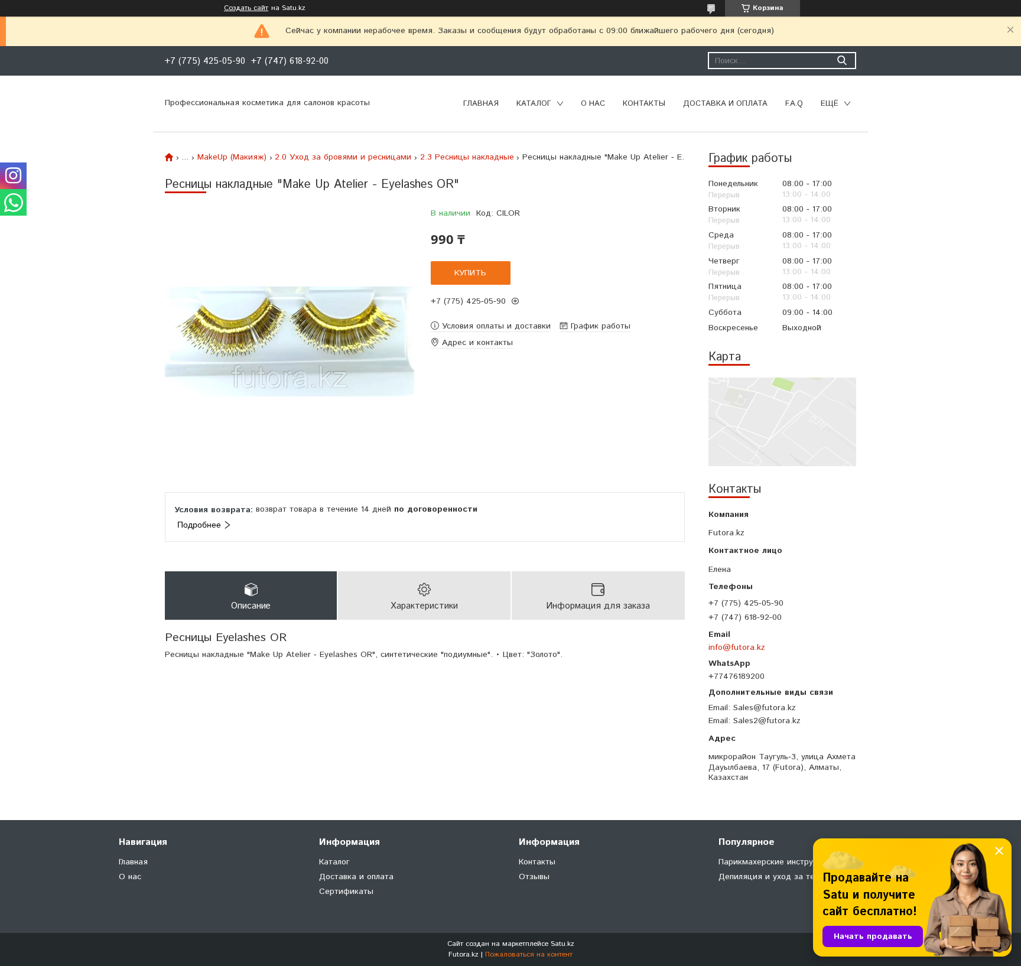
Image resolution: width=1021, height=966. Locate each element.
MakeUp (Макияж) (231, 157)
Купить (470, 273)
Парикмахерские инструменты (778, 862)
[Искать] (841, 60)
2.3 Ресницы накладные (467, 157)
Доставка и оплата (725, 103)
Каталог (533, 103)
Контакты (644, 103)
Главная (481, 103)
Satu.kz (562, 944)
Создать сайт (246, 8)
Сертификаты (346, 891)
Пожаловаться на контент (529, 954)
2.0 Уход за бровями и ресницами (343, 157)
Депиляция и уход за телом (773, 877)
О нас (593, 103)
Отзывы (534, 877)
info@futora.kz (736, 647)
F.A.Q (794, 103)
